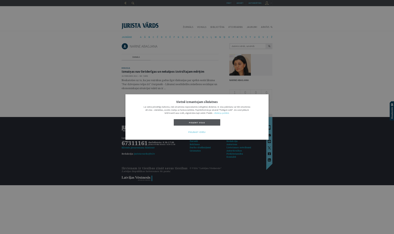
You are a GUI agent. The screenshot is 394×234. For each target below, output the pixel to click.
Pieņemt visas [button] (197, 122)
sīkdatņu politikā (221, 113)
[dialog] (197, 117)
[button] (197, 132)
